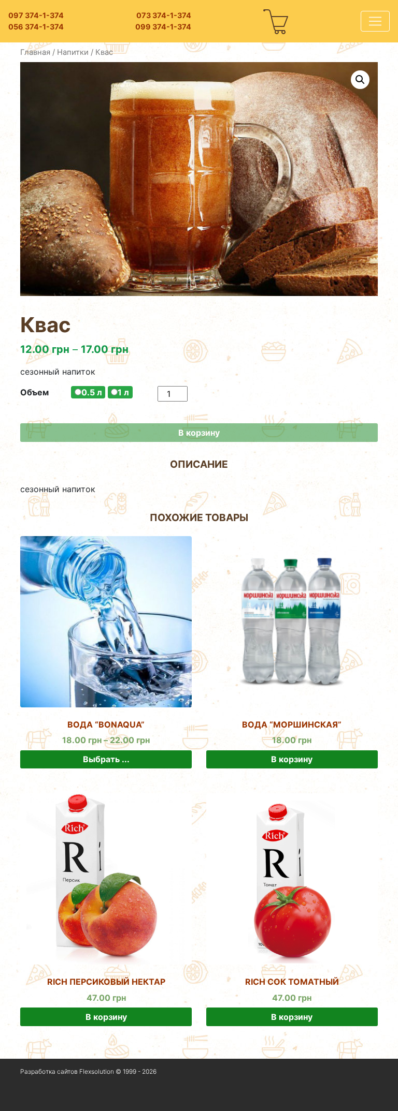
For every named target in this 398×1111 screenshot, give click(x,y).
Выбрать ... (106, 759)
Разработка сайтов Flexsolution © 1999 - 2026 (88, 1071)
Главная (35, 52)
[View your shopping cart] (276, 21)
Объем (34, 392)
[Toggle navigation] (375, 21)
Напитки (73, 52)
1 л (123, 392)
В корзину (199, 432)
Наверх (33, 1097)
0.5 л (91, 392)
